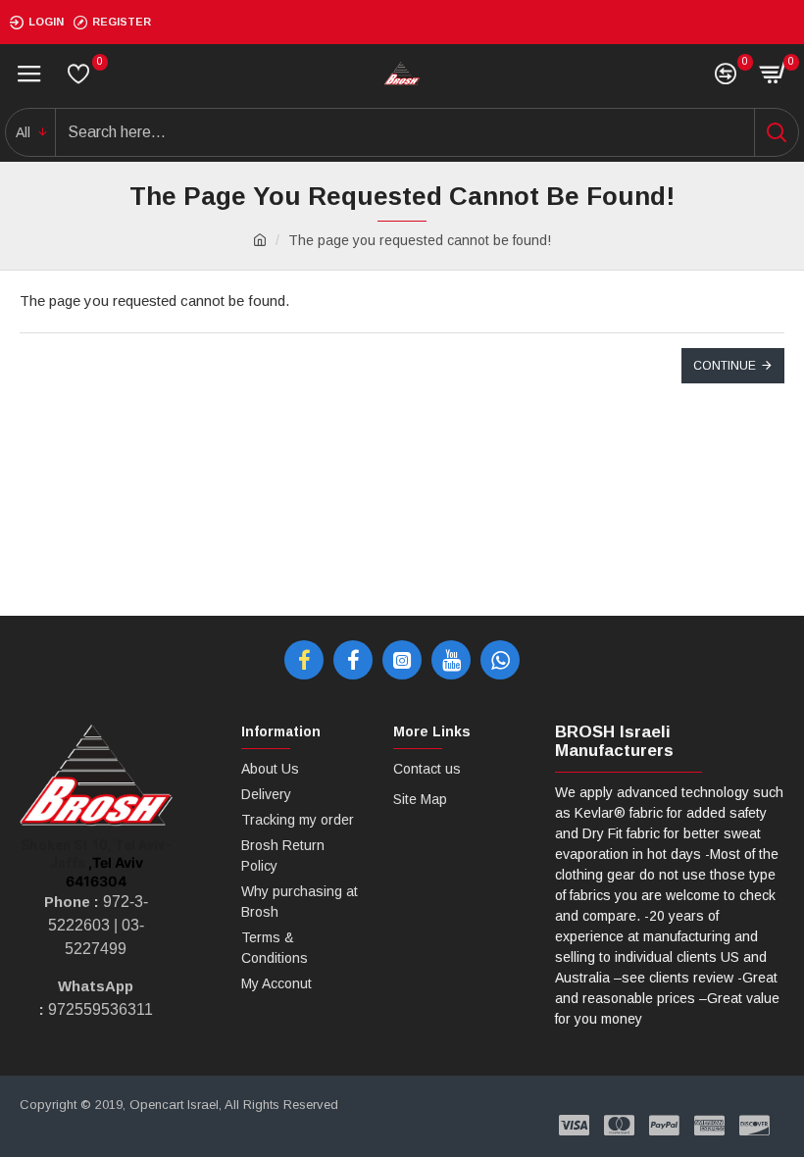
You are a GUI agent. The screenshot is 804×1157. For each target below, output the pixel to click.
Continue (724, 366)
